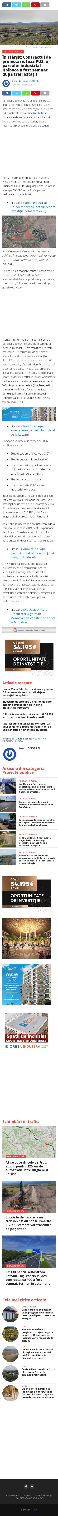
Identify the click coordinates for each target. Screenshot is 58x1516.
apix (34, 739)
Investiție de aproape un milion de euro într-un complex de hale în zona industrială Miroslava (27, 704)
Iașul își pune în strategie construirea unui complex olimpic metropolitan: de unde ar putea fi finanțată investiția (26, 726)
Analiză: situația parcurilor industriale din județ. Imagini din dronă (32, 553)
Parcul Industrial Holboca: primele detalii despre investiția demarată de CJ (32, 207)
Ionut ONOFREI (30, 81)
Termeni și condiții (43, 1495)
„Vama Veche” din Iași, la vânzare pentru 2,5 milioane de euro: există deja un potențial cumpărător (27, 692)
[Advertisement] (29, 153)
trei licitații (39, 113)
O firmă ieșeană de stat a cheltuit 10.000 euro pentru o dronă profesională (27, 716)
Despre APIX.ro (13, 1495)
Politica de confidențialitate (30, 1498)
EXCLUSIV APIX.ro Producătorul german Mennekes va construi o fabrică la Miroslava (32, 615)
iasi (39, 739)
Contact (27, 1495)
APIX (35, 1510)
